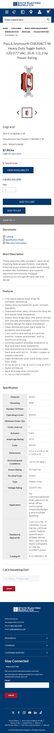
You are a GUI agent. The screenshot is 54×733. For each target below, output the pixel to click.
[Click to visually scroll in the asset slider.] (18, 112)
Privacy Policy (14, 721)
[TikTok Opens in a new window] (40, 712)
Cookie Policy (27, 723)
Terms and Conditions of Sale (32, 721)
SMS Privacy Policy (12, 725)
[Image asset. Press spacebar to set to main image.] (27, 113)
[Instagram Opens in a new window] (24, 712)
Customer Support (14, 653)
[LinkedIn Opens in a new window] (35, 712)
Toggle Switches (41, 32)
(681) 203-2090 (16, 626)
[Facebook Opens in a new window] (18, 712)
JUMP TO (8, 220)
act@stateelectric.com (18, 629)
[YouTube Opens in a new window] (29, 712)
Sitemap (46, 725)
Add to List (14, 210)
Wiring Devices (12, 32)
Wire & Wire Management (36, 28)
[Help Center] (14, 12)
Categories (16, 28)
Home (5, 28)
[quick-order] (23, 12)
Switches (26, 32)
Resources (10, 638)
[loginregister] (40, 12)
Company (10, 645)
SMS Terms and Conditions (31, 725)
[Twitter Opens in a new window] (13, 712)
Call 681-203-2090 (12, 179)
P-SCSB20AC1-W (11, 35)
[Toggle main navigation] (7, 12)
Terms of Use (15, 723)
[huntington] (31, 12)
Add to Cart (27, 201)
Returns (38, 723)
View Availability (18, 170)
